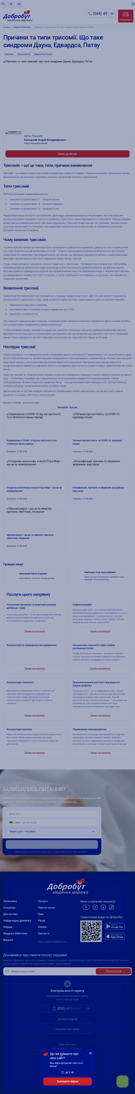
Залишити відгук (67, 1081)
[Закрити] (91, 1053)
